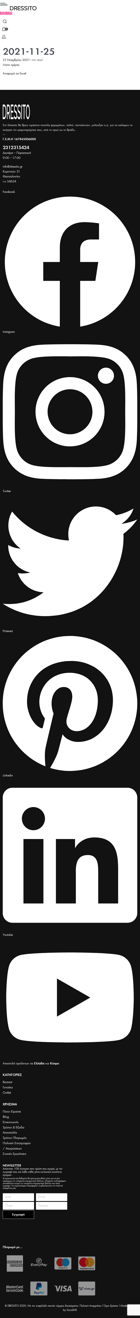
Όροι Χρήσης (111, 1306)
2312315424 (16, 148)
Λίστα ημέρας (11, 64)
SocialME (72, 1310)
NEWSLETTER (12, 1165)
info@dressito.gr (12, 166)
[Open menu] (4, 4)
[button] (6, 13)
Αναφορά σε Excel (14, 73)
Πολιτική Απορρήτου (90, 1306)
